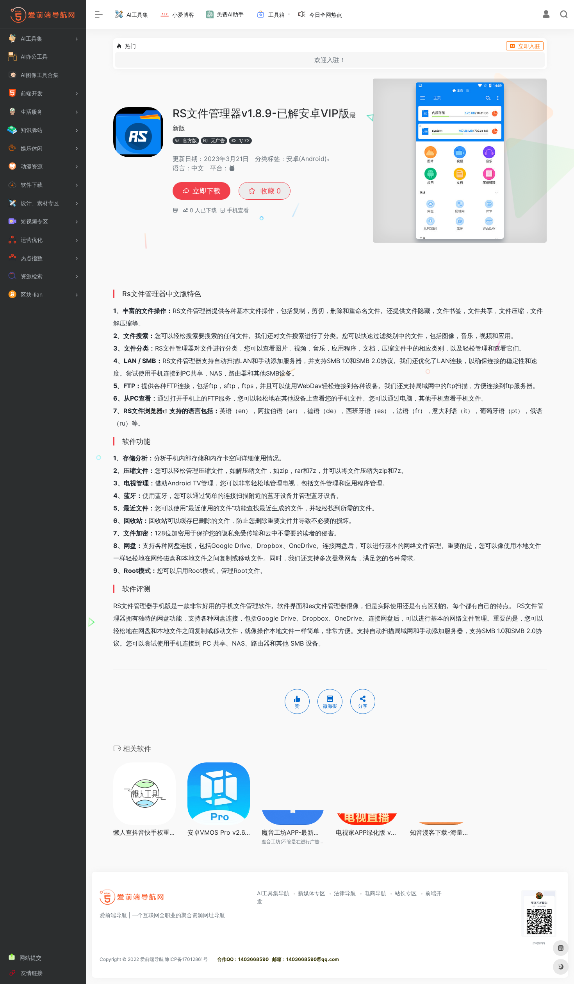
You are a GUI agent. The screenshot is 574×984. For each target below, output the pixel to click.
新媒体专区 (311, 893)
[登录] (546, 15)
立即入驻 (529, 46)
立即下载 (207, 191)
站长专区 (406, 893)
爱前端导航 (152, 959)
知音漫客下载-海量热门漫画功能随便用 (441, 832)
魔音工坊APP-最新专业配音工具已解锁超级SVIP (293, 832)
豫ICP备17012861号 (186, 959)
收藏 (269, 191)
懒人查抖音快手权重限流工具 (144, 832)
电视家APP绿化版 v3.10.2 (367, 832)
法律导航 (345, 893)
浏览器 (153, 411)
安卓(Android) (306, 159)
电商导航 (375, 893)
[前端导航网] (132, 899)
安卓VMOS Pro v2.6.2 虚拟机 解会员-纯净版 (218, 832)
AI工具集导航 (273, 893)
